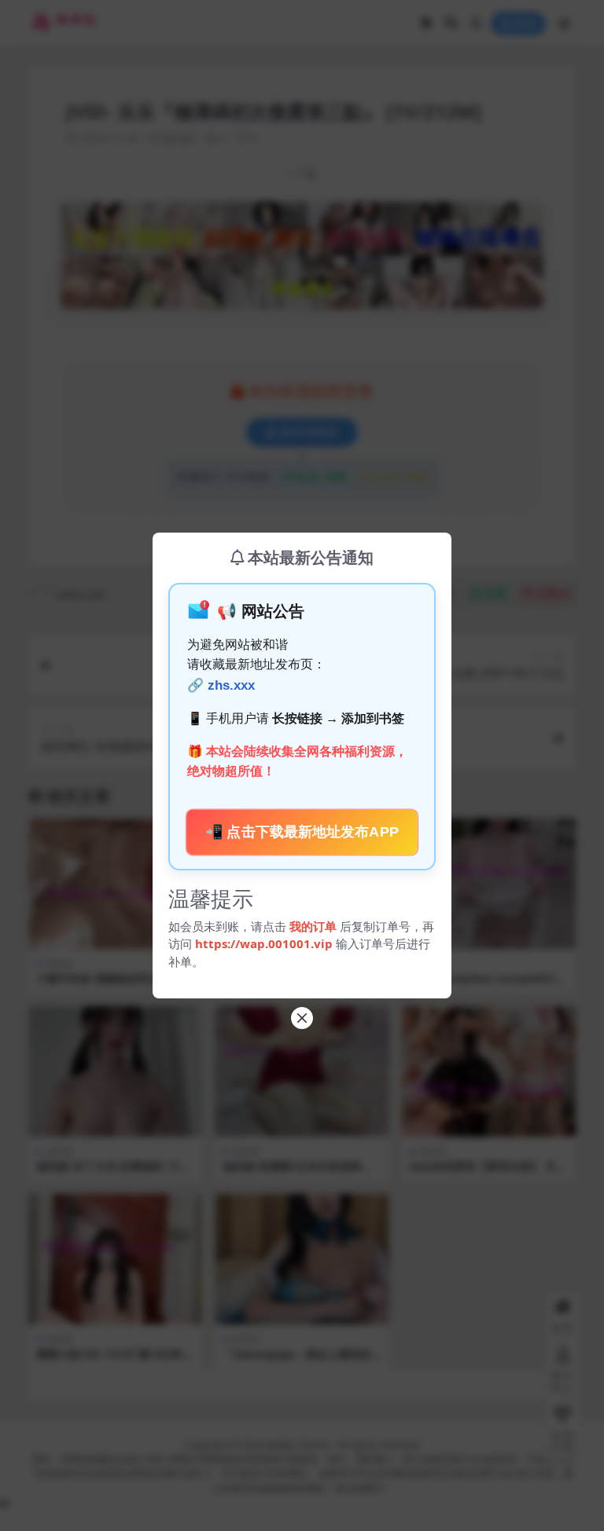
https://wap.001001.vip (265, 943)
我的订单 (313, 926)
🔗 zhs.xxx (221, 685)
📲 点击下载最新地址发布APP (302, 832)
